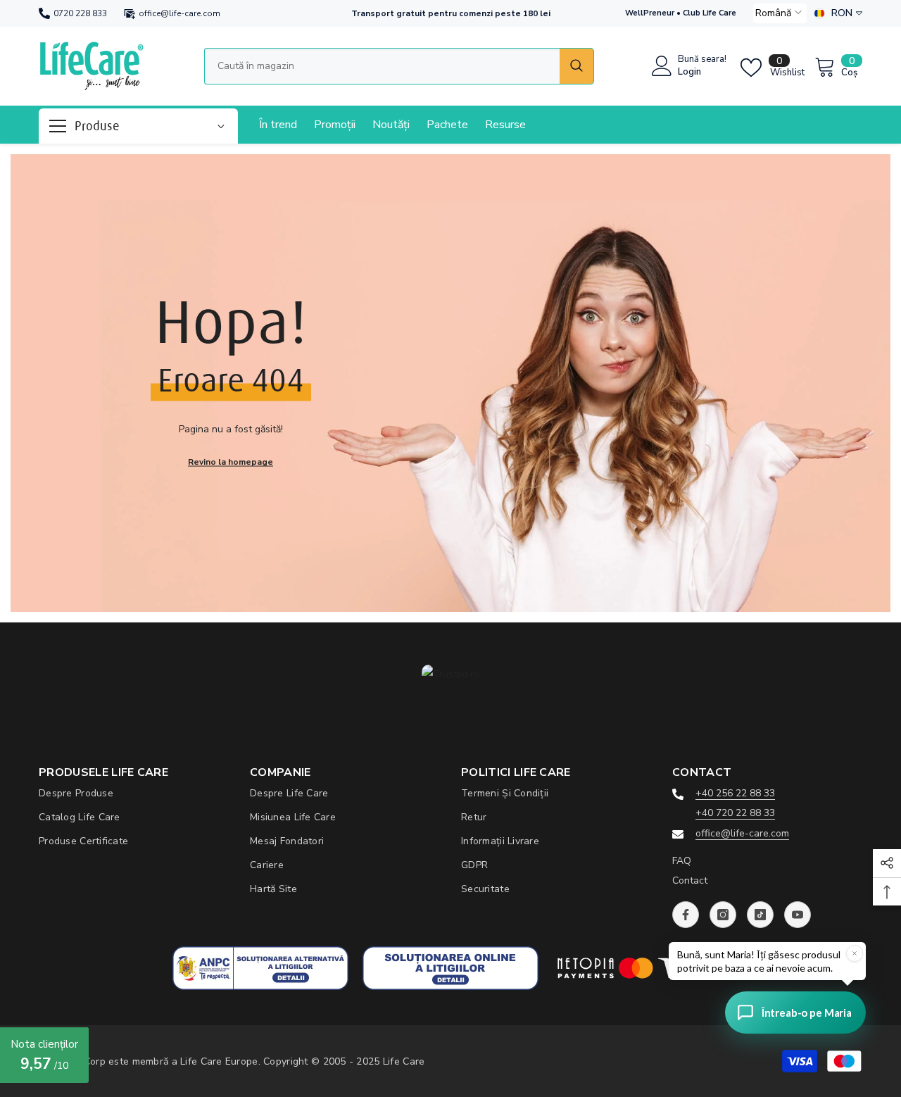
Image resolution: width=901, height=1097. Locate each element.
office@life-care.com (179, 13)
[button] (780, 13)
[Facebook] (685, 914)
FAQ (681, 860)
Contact (689, 880)
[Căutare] (399, 66)
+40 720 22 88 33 (735, 813)
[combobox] (382, 66)
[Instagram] (723, 914)
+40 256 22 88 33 (735, 793)
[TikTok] (760, 914)
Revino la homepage (230, 461)
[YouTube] (797, 914)
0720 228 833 (80, 13)
